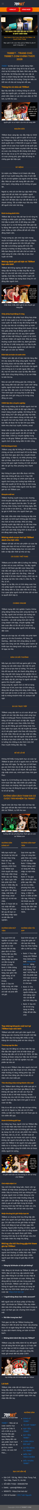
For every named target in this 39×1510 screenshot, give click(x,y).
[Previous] (2, 31)
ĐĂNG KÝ (13, 9)
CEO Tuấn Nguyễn (24, 1495)
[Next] (37, 31)
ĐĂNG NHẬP (26, 9)
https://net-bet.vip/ (16, 1292)
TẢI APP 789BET (29, 1425)
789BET (5, 66)
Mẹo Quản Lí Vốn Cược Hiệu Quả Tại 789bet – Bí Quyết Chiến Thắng (19, 38)
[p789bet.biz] (19, 3)
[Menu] (3, 3)
